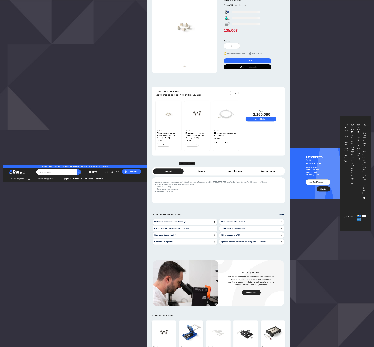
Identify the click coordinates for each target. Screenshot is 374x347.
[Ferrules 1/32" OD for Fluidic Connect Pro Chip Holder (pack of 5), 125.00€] (164, 333)
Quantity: (227, 41)
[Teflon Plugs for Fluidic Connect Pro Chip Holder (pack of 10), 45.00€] (218, 333)
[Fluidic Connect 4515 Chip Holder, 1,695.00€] (273, 333)
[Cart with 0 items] (117, 172)
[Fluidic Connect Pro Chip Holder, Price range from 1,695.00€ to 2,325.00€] (191, 333)
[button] (159, 145)
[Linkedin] (364, 198)
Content (201, 171)
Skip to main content (187, 163)
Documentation (268, 171)
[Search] (79, 172)
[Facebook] (364, 203)
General (168, 171)
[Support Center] (106, 172)
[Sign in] (112, 172)
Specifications (235, 171)
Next (234, 93)
